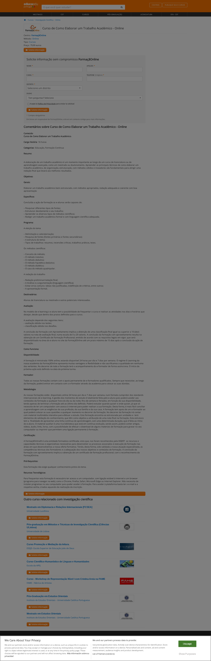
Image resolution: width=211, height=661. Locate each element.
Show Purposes (187, 653)
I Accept (187, 643)
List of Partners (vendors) (104, 654)
